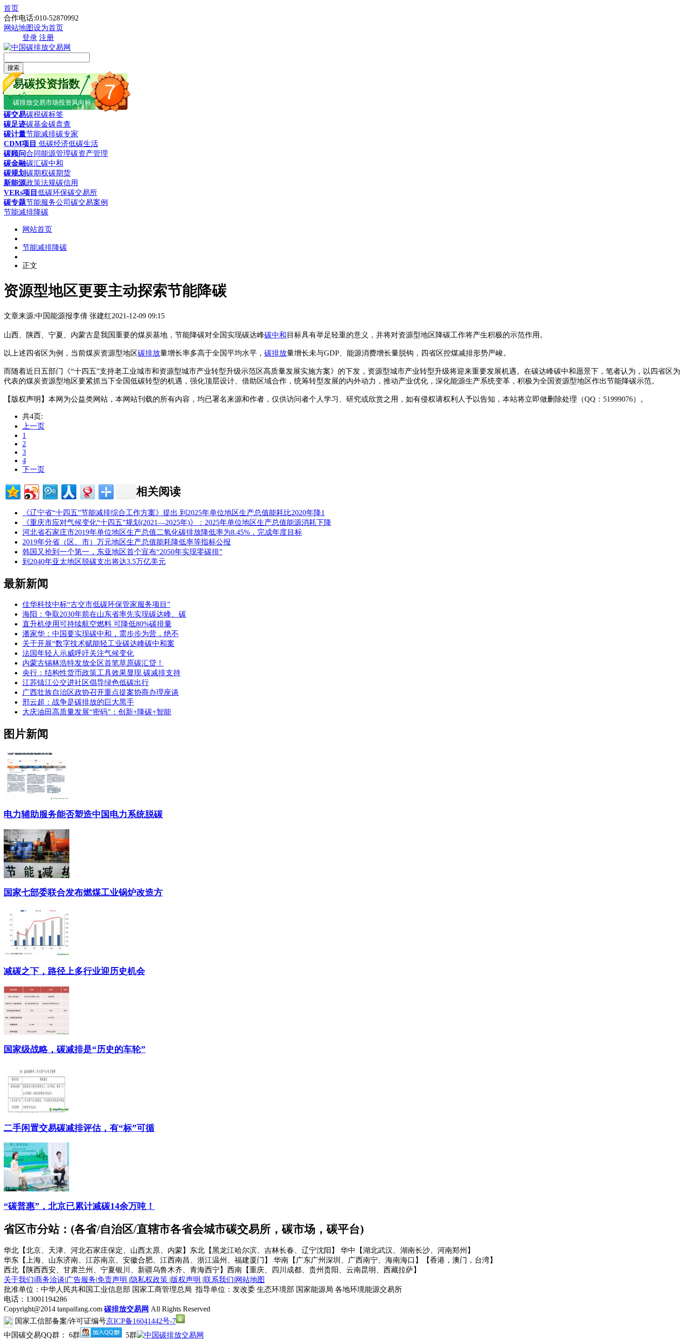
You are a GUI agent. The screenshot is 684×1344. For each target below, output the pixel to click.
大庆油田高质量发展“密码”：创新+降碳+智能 (96, 712)
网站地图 (19, 28)
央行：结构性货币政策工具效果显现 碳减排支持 (101, 673)
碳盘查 (59, 124)
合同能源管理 (48, 153)
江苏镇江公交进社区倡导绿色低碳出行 (85, 682)
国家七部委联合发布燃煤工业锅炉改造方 (83, 892)
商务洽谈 (50, 1280)
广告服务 (81, 1280)
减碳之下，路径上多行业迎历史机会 (74, 971)
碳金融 (15, 163)
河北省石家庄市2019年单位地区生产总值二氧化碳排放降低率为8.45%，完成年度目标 (162, 532)
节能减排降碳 (26, 212)
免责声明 (113, 1280)
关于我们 (19, 1280)
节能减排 (41, 134)
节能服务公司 (48, 202)
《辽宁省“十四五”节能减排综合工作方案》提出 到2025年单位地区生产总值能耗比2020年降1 (173, 513)
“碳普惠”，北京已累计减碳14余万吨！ (79, 1206)
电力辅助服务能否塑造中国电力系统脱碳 (83, 814)
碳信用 (67, 183)
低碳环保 (52, 192)
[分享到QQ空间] (12, 490)
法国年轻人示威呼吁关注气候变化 (78, 653)
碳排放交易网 (126, 1309)
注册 (46, 37)
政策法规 (41, 183)
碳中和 (52, 163)
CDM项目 (20, 144)
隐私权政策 (149, 1280)
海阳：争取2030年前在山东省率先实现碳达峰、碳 (104, 614)
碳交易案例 (89, 202)
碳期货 (59, 173)
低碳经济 (52, 144)
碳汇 (33, 163)
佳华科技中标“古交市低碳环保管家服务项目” (96, 604)
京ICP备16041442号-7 (141, 1321)
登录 (29, 37)
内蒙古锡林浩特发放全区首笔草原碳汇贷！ (93, 663)
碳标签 (52, 114)
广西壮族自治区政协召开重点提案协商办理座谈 (100, 692)
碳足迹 (15, 124)
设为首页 (48, 28)
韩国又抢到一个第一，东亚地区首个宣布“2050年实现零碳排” (122, 552)
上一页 (33, 426)
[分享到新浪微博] (31, 490)
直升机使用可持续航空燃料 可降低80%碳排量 (97, 624)
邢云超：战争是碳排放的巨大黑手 (78, 702)
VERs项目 (21, 192)
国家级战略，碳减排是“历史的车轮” (75, 1049)
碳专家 (67, 134)
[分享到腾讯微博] (49, 490)
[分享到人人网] (68, 490)
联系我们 (219, 1280)
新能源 (15, 183)
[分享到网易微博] (86, 490)
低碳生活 (83, 144)
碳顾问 (15, 153)
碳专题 (15, 202)
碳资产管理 (89, 153)
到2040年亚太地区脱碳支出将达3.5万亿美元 (94, 561)
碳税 (33, 114)
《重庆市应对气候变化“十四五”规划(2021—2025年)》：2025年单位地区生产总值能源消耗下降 (176, 522)
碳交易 (15, 114)
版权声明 (186, 1280)
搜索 (13, 67)
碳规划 (15, 173)
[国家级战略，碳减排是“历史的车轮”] (36, 1032)
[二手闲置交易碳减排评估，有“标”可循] (36, 1111)
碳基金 (37, 124)
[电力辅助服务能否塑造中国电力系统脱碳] (36, 797)
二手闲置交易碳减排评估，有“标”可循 (79, 1128)
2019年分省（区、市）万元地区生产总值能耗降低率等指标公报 (126, 542)
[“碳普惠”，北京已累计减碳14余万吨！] (36, 1189)
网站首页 (37, 229)
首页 (11, 8)
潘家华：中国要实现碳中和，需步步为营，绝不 (100, 634)
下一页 (33, 469)
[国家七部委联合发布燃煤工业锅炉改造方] (36, 876)
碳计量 (15, 134)
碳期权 (37, 173)
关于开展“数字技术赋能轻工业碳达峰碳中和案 (98, 643)
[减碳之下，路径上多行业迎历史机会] (36, 954)
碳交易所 (82, 192)
